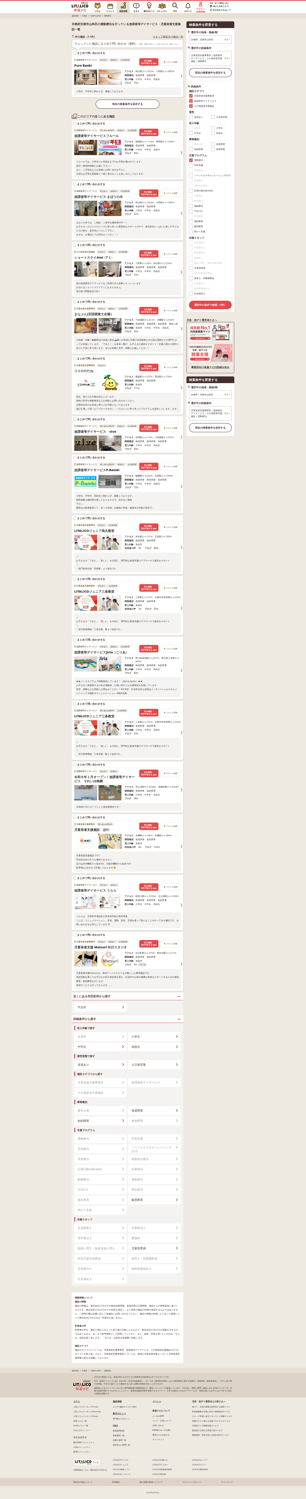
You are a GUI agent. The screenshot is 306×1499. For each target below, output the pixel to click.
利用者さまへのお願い (161, 1430)
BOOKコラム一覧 (80, 1425)
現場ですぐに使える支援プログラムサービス (211, 1421)
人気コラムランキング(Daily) (85, 1416)
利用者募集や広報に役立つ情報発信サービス (211, 1411)
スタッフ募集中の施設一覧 (168, 36)
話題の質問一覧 (119, 1440)
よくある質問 (158, 1416)
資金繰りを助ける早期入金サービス (207, 1430)
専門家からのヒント (121, 1418)
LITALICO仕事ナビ (160, 1460)
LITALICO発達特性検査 (162, 1469)
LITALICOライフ (199, 1464)
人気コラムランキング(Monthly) (87, 1411)
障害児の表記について (82, 1482)
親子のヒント (119, 1413)
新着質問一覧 (118, 1435)
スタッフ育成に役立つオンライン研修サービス (212, 1416)
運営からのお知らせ (161, 1434)
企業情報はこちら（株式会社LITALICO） (90, 1470)
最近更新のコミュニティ (83, 1442)
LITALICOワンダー (160, 1464)
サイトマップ (158, 1439)
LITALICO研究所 (159, 1474)
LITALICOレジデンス (121, 1474)
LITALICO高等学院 (200, 1469)
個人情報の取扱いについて (151, 1482)
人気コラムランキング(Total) (85, 1406)
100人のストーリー (81, 1430)
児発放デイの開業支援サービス (205, 1425)
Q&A (115, 1425)
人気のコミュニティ (82, 1447)
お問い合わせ (158, 1425)
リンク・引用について (161, 1420)
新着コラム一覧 (80, 1421)
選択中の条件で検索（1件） (210, 305)
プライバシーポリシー (191, 1482)
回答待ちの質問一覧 (121, 1445)
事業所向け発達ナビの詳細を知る (210, 367)
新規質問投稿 (118, 1430)
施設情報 (117, 1401)
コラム (76, 1401)
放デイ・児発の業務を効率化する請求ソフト (211, 1406)
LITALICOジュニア (120, 1464)
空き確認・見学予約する (149, 62)
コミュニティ (80, 1436)
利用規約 (116, 1482)
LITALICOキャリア (200, 1460)
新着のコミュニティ (82, 1451)
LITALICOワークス (120, 1460)
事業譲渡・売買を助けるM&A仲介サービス (210, 1435)
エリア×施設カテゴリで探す (125, 1406)
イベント (156, 1401)
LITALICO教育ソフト (121, 1469)
